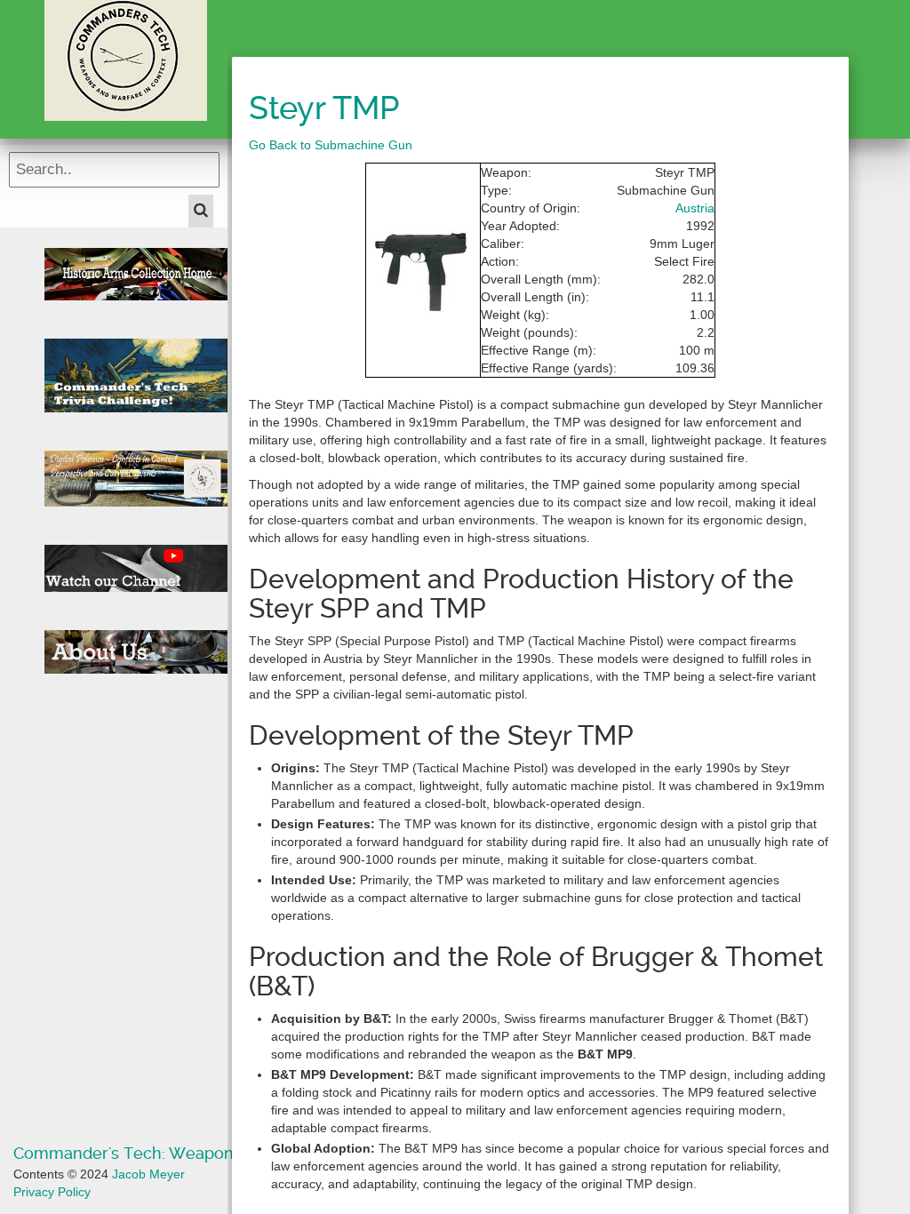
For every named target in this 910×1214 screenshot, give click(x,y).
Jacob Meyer (148, 1174)
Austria (694, 208)
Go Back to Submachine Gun (330, 145)
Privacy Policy (52, 1192)
